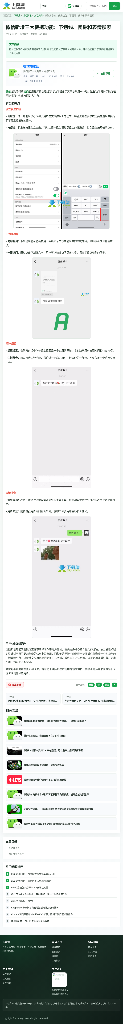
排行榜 (55, 956)
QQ (99, 685)
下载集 (17, 15)
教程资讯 (92, 956)
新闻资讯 (27, 15)
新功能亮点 (14, 848)
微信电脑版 (31, 66)
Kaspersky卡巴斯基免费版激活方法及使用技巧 (34, 907)
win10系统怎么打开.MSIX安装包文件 (29, 887)
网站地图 (92, 947)
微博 (91, 685)
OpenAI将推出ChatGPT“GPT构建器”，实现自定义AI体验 (33, 700)
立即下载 (105, 73)
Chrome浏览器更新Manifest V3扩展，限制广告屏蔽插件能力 (42, 914)
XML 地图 (92, 951)
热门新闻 (38, 15)
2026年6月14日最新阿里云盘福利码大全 (31, 880)
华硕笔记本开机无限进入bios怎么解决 (30, 921)
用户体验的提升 (16, 854)
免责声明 (7, 983)
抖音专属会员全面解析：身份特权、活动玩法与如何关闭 (39, 894)
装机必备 (56, 951)
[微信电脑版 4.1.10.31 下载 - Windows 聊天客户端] (14, 73)
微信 (8, 91)
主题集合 (56, 960)
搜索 (114, 6)
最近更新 (56, 947)
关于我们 (7, 974)
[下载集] (20, 6)
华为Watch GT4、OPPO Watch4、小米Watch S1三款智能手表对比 (90, 700)
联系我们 (7, 978)
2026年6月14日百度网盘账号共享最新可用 (33, 874)
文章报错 (16, 684)
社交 (26, 91)
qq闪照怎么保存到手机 (22, 900)
